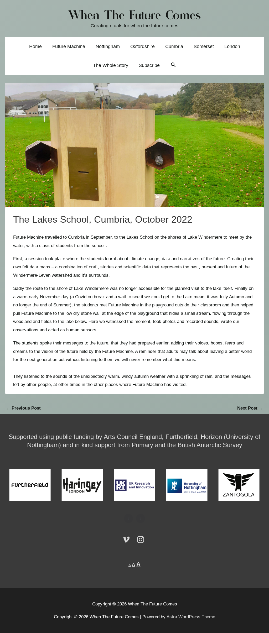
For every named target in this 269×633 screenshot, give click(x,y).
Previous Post (23, 408)
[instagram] (142, 539)
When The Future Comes (134, 15)
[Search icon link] (173, 65)
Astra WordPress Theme (191, 616)
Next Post (250, 408)
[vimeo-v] (128, 539)
